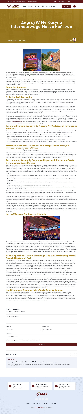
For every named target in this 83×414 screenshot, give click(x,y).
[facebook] (40, 399)
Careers (28, 403)
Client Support (36, 403)
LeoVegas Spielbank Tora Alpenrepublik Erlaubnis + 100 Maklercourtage (32, 362)
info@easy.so (34, 1)
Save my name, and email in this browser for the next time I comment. (24, 340)
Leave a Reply (9, 313)
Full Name (8, 326)
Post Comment (22, 40)
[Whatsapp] (36, 399)
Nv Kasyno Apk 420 (12, 40)
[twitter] (43, 399)
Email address (45, 326)
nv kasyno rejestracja (17, 121)
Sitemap (45, 403)
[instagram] (46, 399)
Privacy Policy (54, 403)
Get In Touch (66, 6)
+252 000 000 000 (60, 1)
